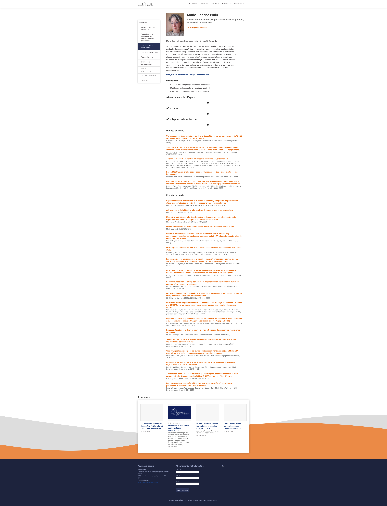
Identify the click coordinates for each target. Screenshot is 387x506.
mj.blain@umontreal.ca (197, 27)
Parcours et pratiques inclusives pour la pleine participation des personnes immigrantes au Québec (203, 331)
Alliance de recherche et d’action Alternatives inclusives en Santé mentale (197, 159)
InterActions (178, 500)
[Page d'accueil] (145, 4)
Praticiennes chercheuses (146, 70)
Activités (214, 4)
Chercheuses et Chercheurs (147, 46)
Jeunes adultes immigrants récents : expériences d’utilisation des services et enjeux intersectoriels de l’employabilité (201, 340)
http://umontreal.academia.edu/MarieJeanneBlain (187, 75)
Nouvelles (203, 4)
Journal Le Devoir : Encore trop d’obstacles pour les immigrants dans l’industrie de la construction (207, 426)
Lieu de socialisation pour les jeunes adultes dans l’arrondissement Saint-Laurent (200, 227)
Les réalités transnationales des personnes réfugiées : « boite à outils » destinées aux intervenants (202, 173)
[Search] (247, 4)
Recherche (225, 4)
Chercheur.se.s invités (149, 52)
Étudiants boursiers (148, 76)
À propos (192, 4)
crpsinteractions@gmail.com (148, 482)
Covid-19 (144, 81)
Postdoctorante (147, 57)
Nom (177, 481)
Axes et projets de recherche (148, 28)
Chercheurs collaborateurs (146, 63)
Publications (238, 4)
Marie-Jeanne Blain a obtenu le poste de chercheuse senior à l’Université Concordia (233, 426)
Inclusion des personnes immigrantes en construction (178, 428)
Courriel (178, 469)
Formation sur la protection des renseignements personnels (147, 37)
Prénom (178, 475)
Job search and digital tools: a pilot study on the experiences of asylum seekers (199, 210)
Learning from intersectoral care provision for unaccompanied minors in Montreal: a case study (203, 248)
